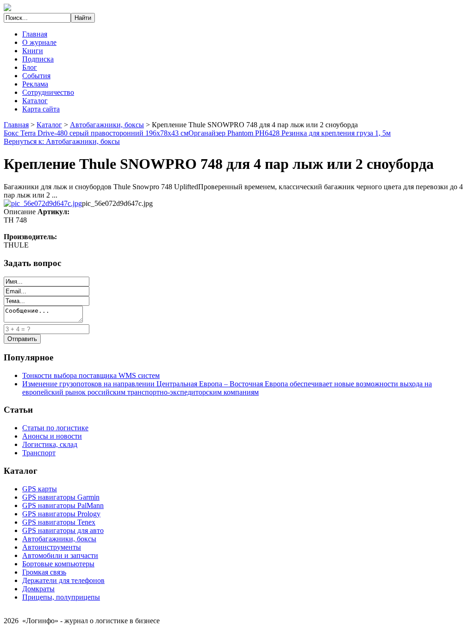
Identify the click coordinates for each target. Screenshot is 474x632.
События (36, 76)
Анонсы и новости (52, 436)
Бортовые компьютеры (58, 564)
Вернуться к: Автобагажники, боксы (62, 141)
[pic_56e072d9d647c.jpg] (43, 203)
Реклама (35, 84)
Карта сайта (41, 109)
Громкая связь (44, 572)
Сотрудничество (48, 92)
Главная (34, 34)
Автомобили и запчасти (60, 555)
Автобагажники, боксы (107, 125)
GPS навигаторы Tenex (58, 522)
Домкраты (38, 589)
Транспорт (39, 453)
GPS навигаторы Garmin (61, 497)
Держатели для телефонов (63, 580)
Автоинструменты (51, 547)
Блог (29, 67)
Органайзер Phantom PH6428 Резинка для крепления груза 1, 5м (289, 133)
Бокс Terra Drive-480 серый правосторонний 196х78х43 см (96, 133)
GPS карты (39, 489)
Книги (32, 51)
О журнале (39, 42)
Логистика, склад (49, 444)
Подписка (38, 59)
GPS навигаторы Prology (61, 514)
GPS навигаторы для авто (63, 530)
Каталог (35, 101)
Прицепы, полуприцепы (61, 597)
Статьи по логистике (55, 428)
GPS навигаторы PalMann (63, 505)
